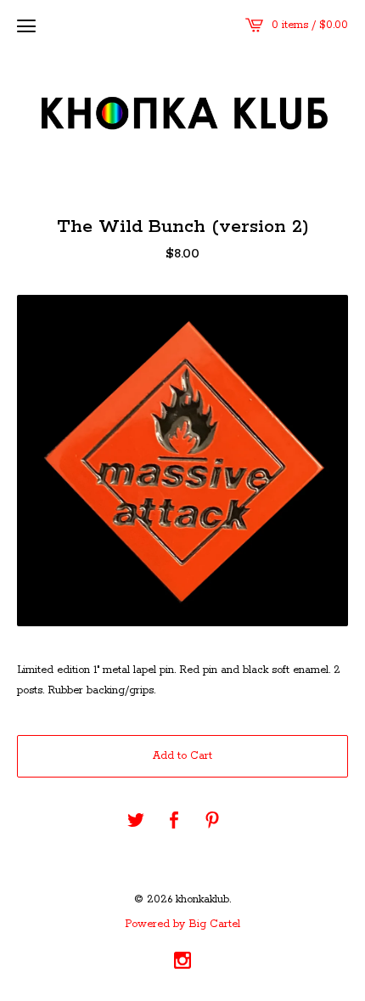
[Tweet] (135, 822)
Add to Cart (182, 755)
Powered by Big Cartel (182, 924)
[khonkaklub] (182, 114)
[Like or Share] (174, 822)
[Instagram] (182, 963)
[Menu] (26, 25)
